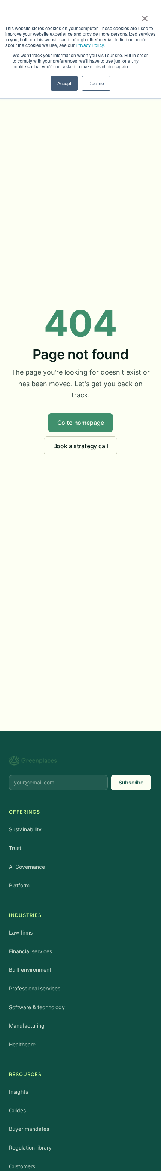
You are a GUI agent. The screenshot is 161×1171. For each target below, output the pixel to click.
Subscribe (131, 782)
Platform (19, 885)
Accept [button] (64, 83)
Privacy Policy (90, 45)
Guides (17, 1110)
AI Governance (27, 867)
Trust (15, 848)
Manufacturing (27, 1025)
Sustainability (25, 829)
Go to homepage (80, 422)
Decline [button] (96, 83)
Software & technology (37, 1007)
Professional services (34, 988)
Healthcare (22, 1044)
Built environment (30, 969)
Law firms (21, 932)
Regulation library (30, 1147)
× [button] (144, 15)
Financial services (30, 951)
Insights (18, 1091)
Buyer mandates (29, 1129)
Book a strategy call (80, 446)
